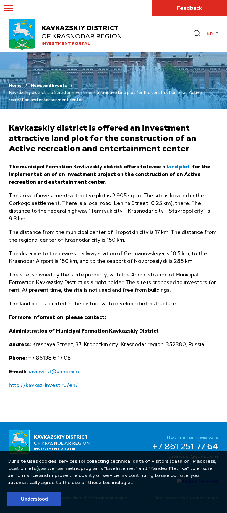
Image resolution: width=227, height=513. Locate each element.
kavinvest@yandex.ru (54, 371)
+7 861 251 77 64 (185, 447)
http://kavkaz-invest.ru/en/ (43, 385)
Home (15, 86)
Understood (34, 498)
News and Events (49, 86)
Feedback (189, 8)
